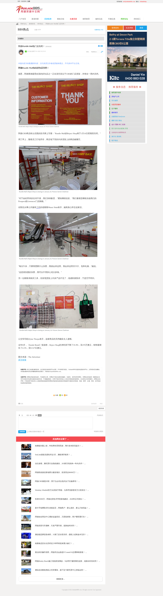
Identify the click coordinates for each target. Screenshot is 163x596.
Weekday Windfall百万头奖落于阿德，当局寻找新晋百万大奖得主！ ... (62, 490)
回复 (22, 403)
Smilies (36, 415)
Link (28, 415)
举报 (101, 403)
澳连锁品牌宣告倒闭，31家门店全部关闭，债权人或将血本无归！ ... (61, 534)
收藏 (56, 395)
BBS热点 (40, 24)
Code (33, 415)
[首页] (17, 23)
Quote (30, 415)
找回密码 (24, 1)
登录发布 (115, 28)
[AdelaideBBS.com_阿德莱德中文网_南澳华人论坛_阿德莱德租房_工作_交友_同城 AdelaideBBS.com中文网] (29, 13)
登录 (19, 1)
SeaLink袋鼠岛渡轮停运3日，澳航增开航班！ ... (53, 455)
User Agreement (97, 590)
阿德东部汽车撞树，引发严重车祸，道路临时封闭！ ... (56, 526)
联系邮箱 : (126, 1)
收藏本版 (99, 30)
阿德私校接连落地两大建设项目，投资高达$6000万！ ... (57, 472)
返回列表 (101, 408)
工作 (38, 207)
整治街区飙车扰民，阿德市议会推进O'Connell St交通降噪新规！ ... (61, 552)
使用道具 (94, 403)
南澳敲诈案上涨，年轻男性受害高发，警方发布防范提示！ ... (59, 446)
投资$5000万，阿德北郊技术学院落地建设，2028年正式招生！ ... (60, 499)
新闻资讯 (32, 24)
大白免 (29, 51)
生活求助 (129, 28)
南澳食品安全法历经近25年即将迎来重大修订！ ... (54, 543)
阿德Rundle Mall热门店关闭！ (56, 24)
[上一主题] (100, 46)
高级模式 (100, 415)
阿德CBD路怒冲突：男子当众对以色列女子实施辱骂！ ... (57, 481)
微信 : (141, 1)
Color (22, 415)
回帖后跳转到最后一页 (36, 431)
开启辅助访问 (94, 2)
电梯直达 (94, 52)
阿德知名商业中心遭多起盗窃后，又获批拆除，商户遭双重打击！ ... (61, 517)
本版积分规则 (98, 431)
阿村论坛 (24, 24)
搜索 (141, 28)
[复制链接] (48, 46)
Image (25, 415)
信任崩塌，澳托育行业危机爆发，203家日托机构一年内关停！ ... (60, 463)
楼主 (87, 52)
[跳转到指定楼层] (102, 52)
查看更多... (60, 579)
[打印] (99, 46)
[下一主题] (102, 46)
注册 (28, 1)
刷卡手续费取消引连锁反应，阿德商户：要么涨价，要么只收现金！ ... (62, 508)
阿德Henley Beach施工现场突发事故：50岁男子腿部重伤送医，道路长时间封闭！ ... (67, 561)
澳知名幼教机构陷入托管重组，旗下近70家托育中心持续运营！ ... (60, 570)
